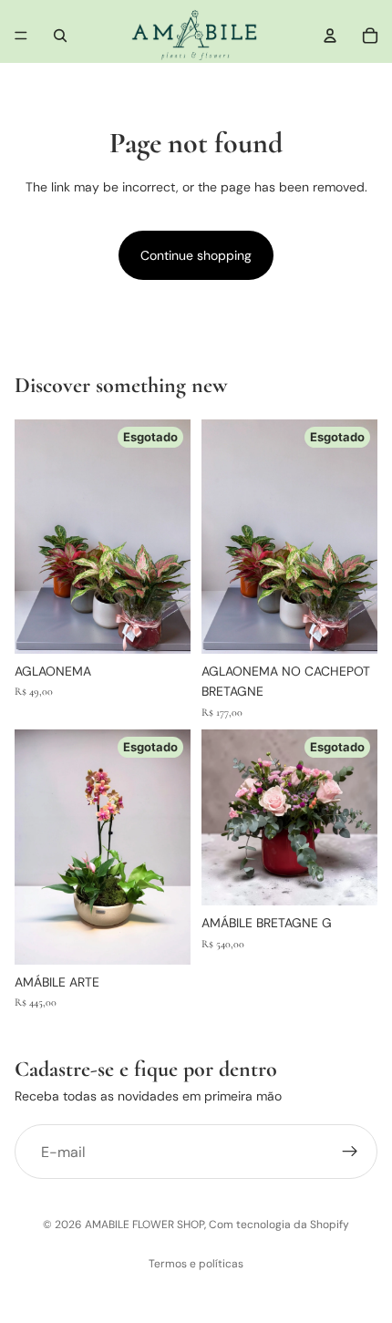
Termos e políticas (196, 1263)
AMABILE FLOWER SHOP (144, 1224)
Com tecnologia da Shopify (279, 1224)
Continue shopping (196, 255)
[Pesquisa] (60, 36)
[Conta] (330, 36)
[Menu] (21, 36)
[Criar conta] (350, 1151)
